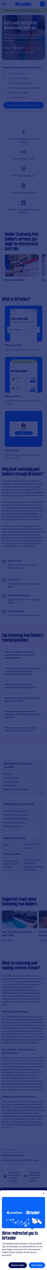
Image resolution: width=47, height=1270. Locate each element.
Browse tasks (17, 1265)
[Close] (43, 1194)
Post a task (37, 1265)
